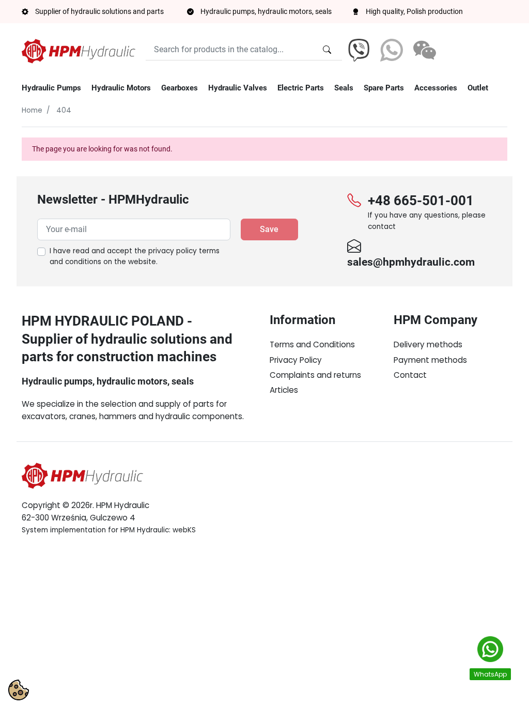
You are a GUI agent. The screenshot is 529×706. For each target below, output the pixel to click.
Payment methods (430, 360)
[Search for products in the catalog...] (327, 49)
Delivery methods (428, 344)
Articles (284, 390)
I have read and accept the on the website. (135, 256)
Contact (410, 375)
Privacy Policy (296, 360)
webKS (184, 530)
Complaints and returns (315, 375)
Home (32, 110)
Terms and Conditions (312, 344)
